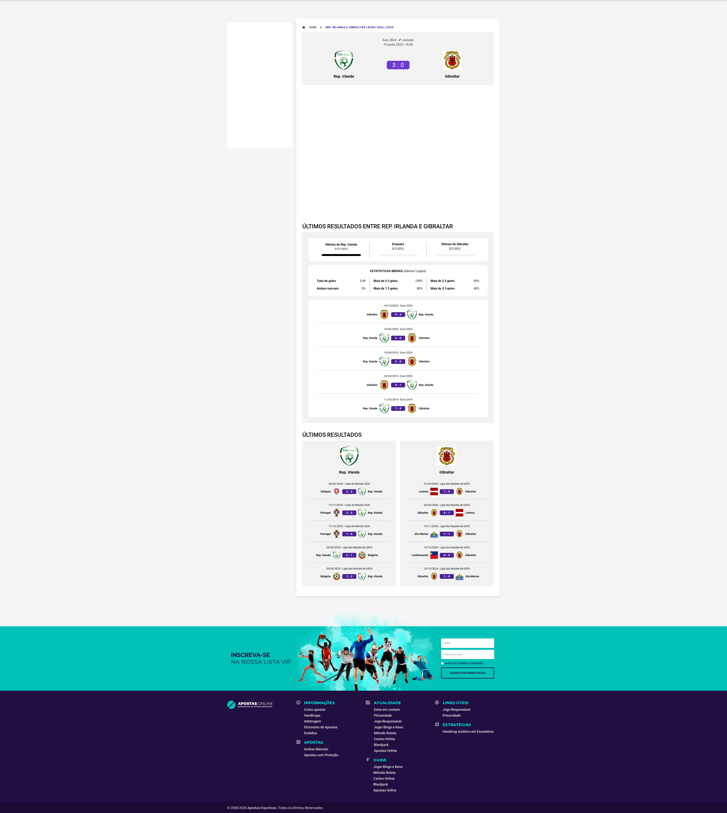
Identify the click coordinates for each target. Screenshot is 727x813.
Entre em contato (387, 710)
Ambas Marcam (316, 749)
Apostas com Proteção (321, 755)
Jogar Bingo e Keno (388, 727)
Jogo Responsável (388, 721)
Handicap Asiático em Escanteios (468, 731)
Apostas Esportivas (261, 808)
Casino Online (384, 739)
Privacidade (383, 715)
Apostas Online (385, 751)
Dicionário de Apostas (320, 727)
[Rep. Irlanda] (343, 60)
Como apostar (314, 710)
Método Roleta (385, 733)
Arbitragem (312, 721)
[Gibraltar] (452, 60)
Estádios (310, 733)
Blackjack (381, 745)
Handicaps (312, 715)
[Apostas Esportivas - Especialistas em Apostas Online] (259, 705)
